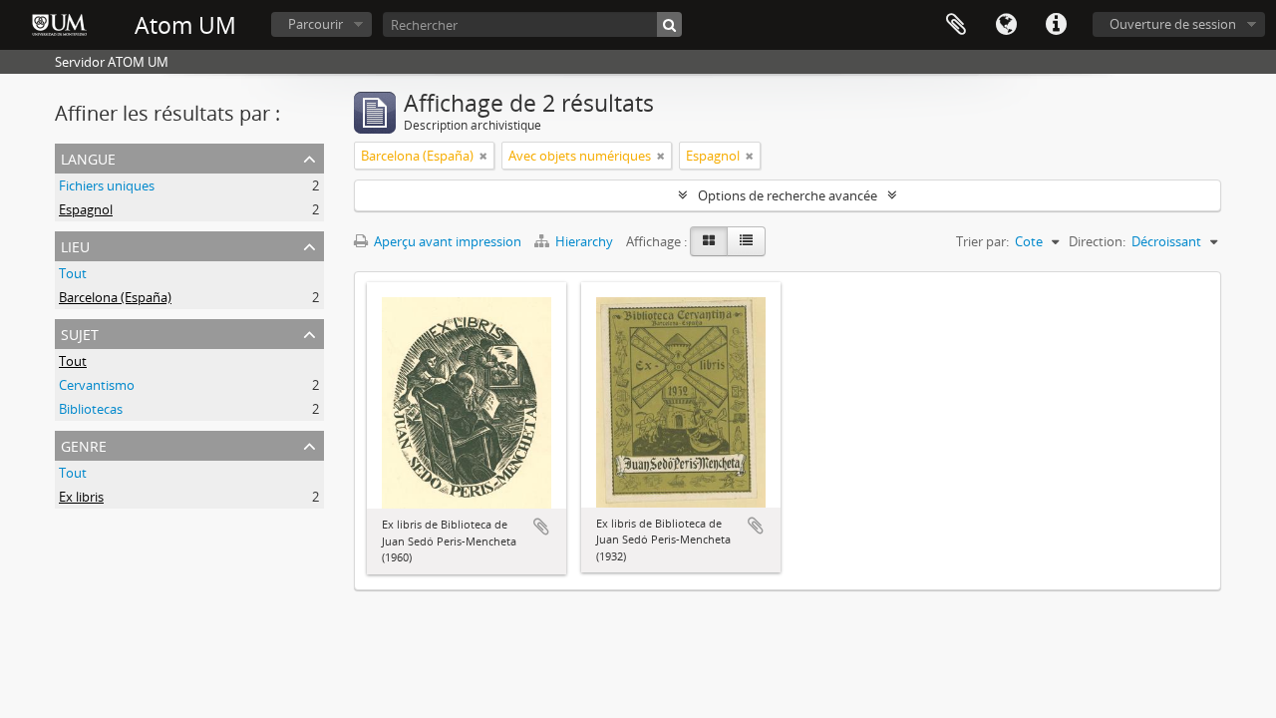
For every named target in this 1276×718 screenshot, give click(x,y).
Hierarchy (584, 241)
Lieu (75, 244)
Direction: (1097, 241)
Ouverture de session (1173, 24)
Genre (84, 444)
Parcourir (315, 24)
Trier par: (982, 241)
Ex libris (81, 497)
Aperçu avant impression (446, 241)
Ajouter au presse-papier (541, 527)
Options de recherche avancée (787, 195)
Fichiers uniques (107, 185)
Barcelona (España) (115, 297)
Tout (73, 273)
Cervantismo (97, 385)
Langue (1006, 25)
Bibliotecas (91, 409)
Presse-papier (956, 25)
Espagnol (86, 209)
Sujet (80, 332)
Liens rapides (1056, 25)
